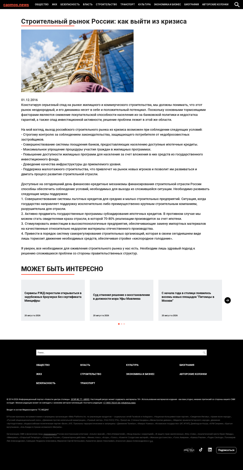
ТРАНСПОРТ (127, 4)
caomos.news (16, 4)
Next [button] (227, 300)
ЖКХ (54, 4)
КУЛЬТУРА (144, 4)
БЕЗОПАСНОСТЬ (70, 4)
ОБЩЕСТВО (42, 4)
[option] (53, 300)
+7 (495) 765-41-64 (111, 402)
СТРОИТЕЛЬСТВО (106, 4)
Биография (191, 4)
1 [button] (119, 324)
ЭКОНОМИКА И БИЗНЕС (167, 4)
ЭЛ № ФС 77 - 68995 (80, 399)
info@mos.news (128, 402)
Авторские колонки (215, 4)
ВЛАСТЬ (88, 4)
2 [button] (121, 324)
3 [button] (124, 324)
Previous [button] (15, 300)
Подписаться (226, 450)
